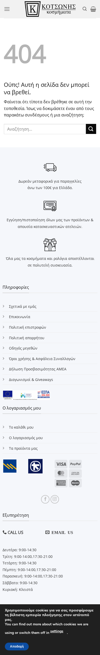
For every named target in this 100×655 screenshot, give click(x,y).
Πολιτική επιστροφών (27, 327)
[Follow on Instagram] (55, 499)
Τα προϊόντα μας (23, 448)
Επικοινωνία (19, 316)
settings (56, 631)
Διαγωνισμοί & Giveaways (31, 379)
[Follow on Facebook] (45, 499)
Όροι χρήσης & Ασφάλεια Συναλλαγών (42, 358)
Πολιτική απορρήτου (26, 337)
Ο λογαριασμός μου (26, 437)
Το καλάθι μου (21, 427)
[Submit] (91, 129)
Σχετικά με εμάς (22, 306)
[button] (7, 9)
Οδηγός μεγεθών (23, 348)
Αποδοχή (17, 646)
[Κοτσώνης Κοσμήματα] (50, 8)
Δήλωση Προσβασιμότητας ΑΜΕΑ (37, 369)
